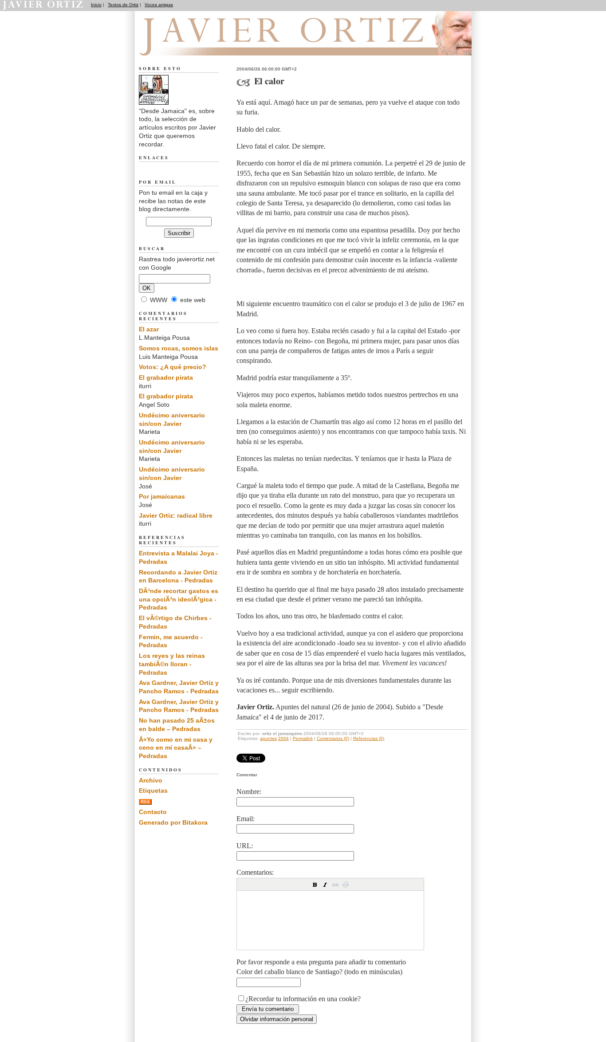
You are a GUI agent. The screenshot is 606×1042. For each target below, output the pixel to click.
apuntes (268, 738)
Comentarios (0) (333, 738)
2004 (283, 738)
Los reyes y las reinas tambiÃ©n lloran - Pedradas (172, 664)
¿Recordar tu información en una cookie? (303, 999)
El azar (149, 329)
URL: (244, 845)
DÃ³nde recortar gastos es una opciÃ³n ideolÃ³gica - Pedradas (178, 599)
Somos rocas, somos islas (178, 348)
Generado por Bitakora (173, 822)
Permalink (303, 738)
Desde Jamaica (187, 44)
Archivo (150, 780)
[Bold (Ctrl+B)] (315, 884)
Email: (245, 818)
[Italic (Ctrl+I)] (325, 884)
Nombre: (248, 791)
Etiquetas (153, 790)
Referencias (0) (368, 738)
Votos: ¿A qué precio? (172, 366)
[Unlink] (345, 884)
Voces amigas (159, 4)
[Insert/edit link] (335, 884)
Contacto (153, 811)
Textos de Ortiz (123, 4)
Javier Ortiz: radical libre (175, 515)
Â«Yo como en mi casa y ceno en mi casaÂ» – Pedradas (175, 747)
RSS (145, 801)
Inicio (96, 4)
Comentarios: (255, 872)
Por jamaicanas (162, 496)
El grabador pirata (166, 377)
